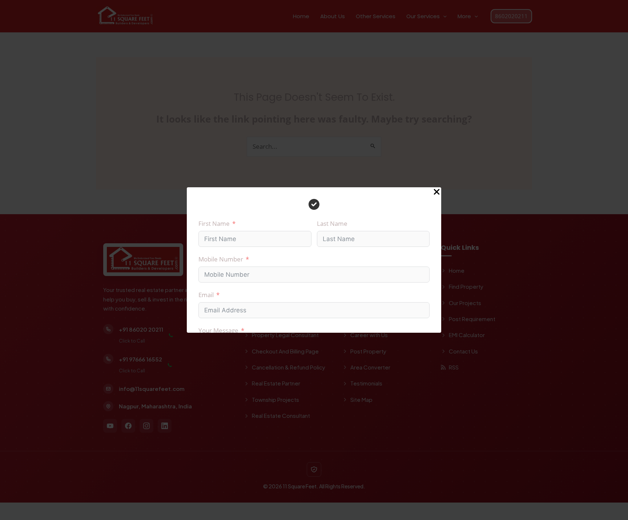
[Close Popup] (436, 192)
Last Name (332, 223)
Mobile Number (220, 259)
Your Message (218, 330)
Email (206, 295)
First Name (214, 223)
